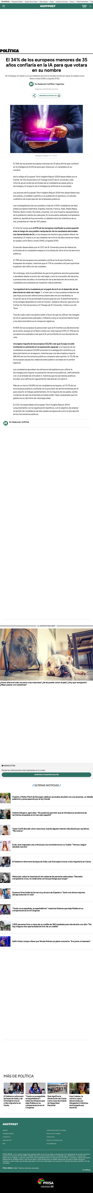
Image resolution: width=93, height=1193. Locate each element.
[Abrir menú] (3, 6)
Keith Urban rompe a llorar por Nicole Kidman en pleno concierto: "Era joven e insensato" (51, 941)
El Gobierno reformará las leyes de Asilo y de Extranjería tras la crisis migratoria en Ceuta (51, 861)
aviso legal (50, 1137)
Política (9, 51)
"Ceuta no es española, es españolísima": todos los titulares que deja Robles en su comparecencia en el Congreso (47, 909)
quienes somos (8, 1133)
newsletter (7, 1140)
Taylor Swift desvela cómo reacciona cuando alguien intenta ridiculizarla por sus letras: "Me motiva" (50, 830)
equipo (5, 1130)
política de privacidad (54, 1140)
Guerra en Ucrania (62, 1)
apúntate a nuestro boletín (46, 775)
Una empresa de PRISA (46, 1181)
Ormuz (72, 1)
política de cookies (53, 1133)
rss (4, 1143)
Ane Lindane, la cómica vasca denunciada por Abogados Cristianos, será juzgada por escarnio (78, 1102)
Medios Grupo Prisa (46, 1186)
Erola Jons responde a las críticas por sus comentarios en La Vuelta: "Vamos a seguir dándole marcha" (49, 845)
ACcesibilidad (51, 1143)
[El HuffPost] (48, 6)
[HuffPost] (10, 1123)
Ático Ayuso (44, 1)
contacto (6, 1137)
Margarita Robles (17, 1)
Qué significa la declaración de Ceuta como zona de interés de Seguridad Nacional (56, 1101)
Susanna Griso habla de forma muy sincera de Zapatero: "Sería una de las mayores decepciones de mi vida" (48, 893)
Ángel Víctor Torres (31, 1)
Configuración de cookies (56, 1130)
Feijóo (52, 1)
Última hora (84, 6)
